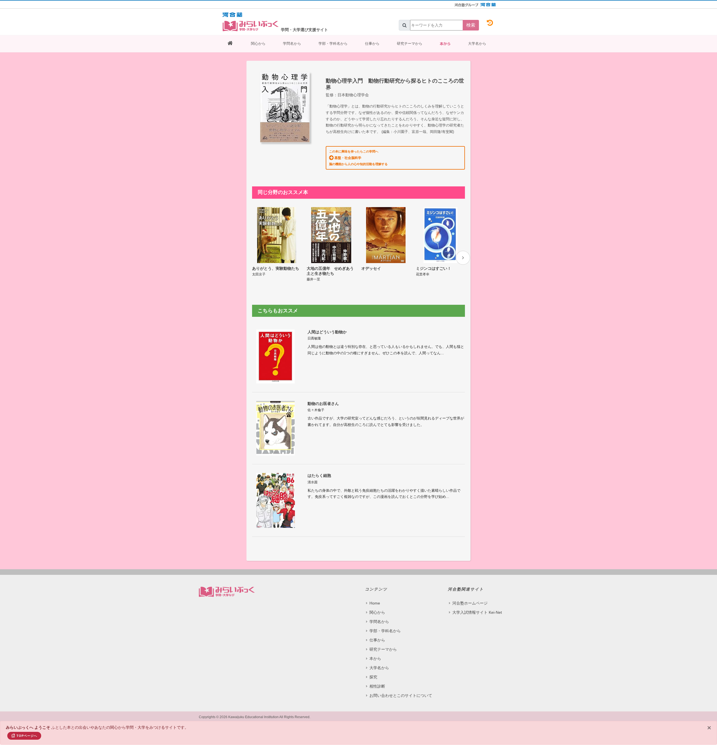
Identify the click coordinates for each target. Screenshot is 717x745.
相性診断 (377, 686)
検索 (470, 25)
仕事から (372, 43)
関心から (258, 43)
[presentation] (463, 258)
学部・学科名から (333, 43)
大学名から (477, 43)
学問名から (292, 43)
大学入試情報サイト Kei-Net (477, 612)
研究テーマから (409, 43)
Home (374, 603)
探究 (373, 677)
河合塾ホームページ (470, 603)
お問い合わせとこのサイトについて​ (400, 695)
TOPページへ (27, 735)
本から (445, 43)
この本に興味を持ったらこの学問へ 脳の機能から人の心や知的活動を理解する (358, 157)
